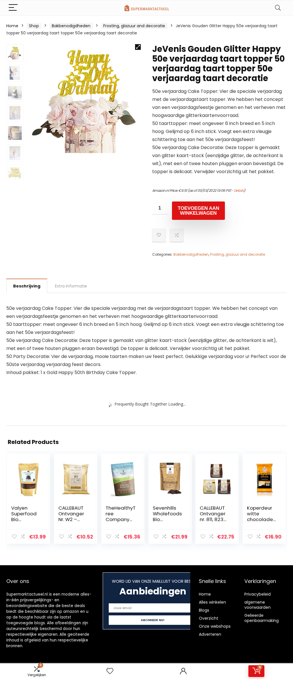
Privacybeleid (257, 594)
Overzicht (208, 618)
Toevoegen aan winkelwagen (198, 211)
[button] (138, 47)
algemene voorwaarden (257, 604)
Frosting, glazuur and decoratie (134, 26)
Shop (34, 26)
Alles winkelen (212, 602)
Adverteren (210, 634)
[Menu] (13, 7)
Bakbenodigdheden (71, 26)
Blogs (204, 610)
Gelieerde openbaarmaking (261, 618)
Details (239, 190)
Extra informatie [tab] (71, 286)
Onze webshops (215, 626)
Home (12, 26)
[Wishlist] (109, 671)
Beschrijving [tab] (26, 286)
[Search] (278, 7)
